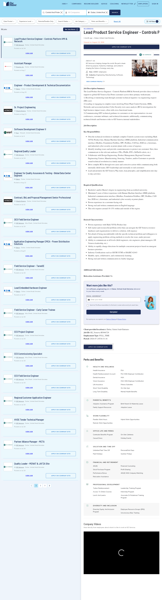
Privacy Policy (122, 319)
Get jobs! (113, 312)
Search (115, 12)
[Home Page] (10, 4)
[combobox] (55, 12)
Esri (17, 133)
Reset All (117, 21)
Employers (143, 4)
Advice (104, 4)
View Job (29, 53)
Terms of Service (111, 319)
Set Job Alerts (70, 29)
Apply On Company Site (60, 53)
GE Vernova (20, 45)
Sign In (155, 4)
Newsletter (127, 4)
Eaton (18, 89)
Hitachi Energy (21, 111)
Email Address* (93, 296)
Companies (76, 4)
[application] (121, 552)
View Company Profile (94, 81)
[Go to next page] (49, 485)
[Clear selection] (62, 12)
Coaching (114, 4)
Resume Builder (91, 4)
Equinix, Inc (20, 67)
